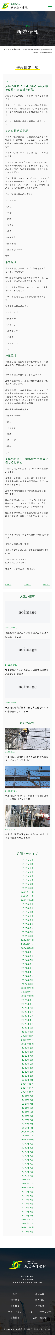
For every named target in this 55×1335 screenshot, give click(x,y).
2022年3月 (27, 1072)
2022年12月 (27, 1036)
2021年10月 (27, 1091)
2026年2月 (27, 884)
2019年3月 (27, 1207)
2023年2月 (27, 1028)
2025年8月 (27, 908)
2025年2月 (27, 932)
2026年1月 (27, 888)
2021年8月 (27, 1099)
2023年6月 (27, 1012)
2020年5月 (27, 1159)
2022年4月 (27, 1068)
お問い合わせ (40, 1317)
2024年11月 (27, 944)
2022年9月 (27, 1048)
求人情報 (39, 1300)
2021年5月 (27, 1111)
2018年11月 (27, 1223)
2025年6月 (27, 916)
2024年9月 (27, 952)
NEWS (27, 584)
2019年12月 (27, 1179)
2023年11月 (27, 992)
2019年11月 (27, 1183)
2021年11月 (27, 1088)
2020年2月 (27, 1171)
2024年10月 (27, 948)
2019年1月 (27, 1215)
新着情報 (15, 1317)
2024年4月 (27, 972)
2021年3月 (27, 1119)
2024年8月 (27, 956)
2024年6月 (27, 964)
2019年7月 (27, 1191)
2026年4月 (27, 876)
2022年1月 (27, 1079)
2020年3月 (27, 1167)
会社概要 (15, 1306)
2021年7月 (27, 1104)
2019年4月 (27, 1203)
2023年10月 (27, 996)
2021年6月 (27, 1107)
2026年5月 (27, 872)
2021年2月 (27, 1123)
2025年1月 (27, 936)
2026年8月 (27, 860)
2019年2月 (27, 1211)
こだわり (39, 1306)
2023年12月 (27, 988)
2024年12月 (27, 940)
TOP (3, 49)
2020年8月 (27, 1147)
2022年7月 (27, 1056)
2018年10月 (27, 1227)
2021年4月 (27, 1115)
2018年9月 (27, 1231)
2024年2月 (27, 980)
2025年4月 (27, 924)
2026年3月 (27, 880)
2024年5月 (27, 968)
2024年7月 (27, 960)
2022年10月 (27, 1044)
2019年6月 (27, 1195)
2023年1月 (27, 1032)
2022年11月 (27, 1040)
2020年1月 (27, 1175)
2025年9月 (27, 904)
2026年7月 (27, 864)
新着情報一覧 (13, 49)
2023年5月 (27, 1016)
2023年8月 (27, 1004)
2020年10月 (27, 1139)
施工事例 (15, 1300)
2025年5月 (27, 920)
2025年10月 (27, 900)
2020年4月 (27, 1163)
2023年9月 (27, 1000)
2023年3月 (27, 1024)
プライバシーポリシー (39, 1311)
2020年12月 (27, 1131)
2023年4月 (27, 1020)
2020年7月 (27, 1151)
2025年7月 (27, 912)
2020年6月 (27, 1155)
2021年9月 (27, 1095)
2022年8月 (27, 1052)
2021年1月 (27, 1127)
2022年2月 (27, 1075)
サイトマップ (15, 1311)
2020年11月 (27, 1135)
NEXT (46, 584)
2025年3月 (27, 928)
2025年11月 (27, 896)
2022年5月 (27, 1064)
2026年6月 (27, 868)
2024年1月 (27, 984)
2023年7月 (27, 1008)
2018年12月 (27, 1219)
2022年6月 (27, 1059)
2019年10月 (27, 1187)
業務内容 (39, 1294)
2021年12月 (27, 1084)
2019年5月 (27, 1199)
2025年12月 (27, 892)
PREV (8, 584)
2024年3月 (27, 976)
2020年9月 (27, 1143)
